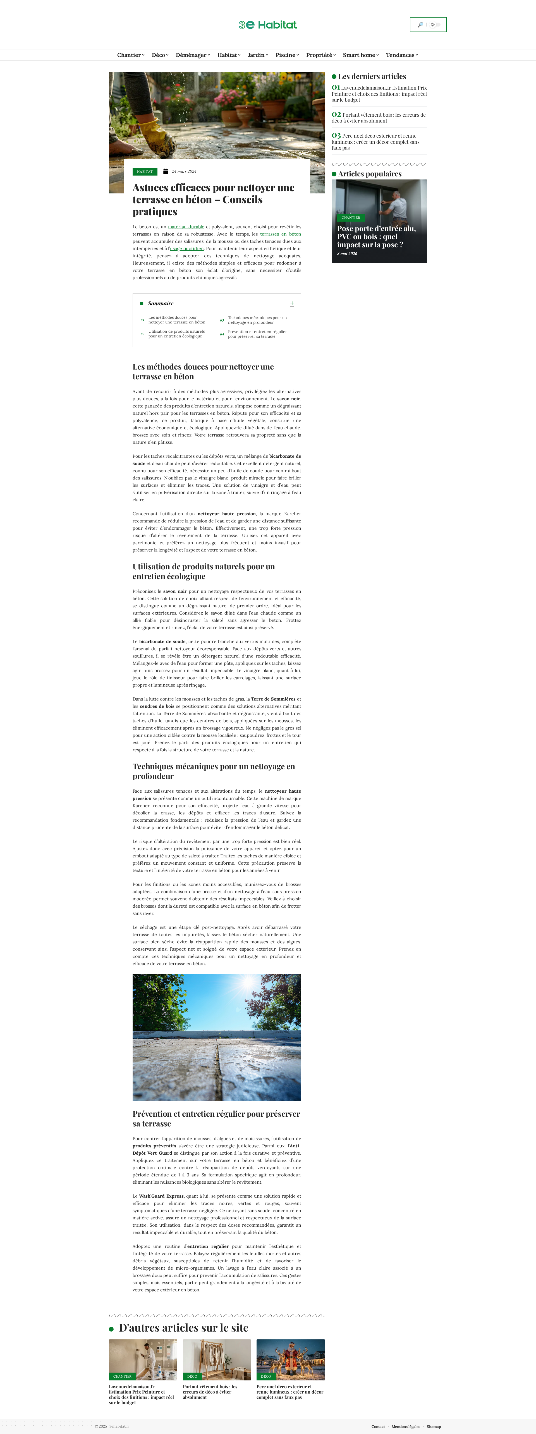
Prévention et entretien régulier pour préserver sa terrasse (257, 334)
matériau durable (186, 226)
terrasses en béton (280, 234)
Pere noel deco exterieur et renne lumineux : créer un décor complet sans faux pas (290, 1391)
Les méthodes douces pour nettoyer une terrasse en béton (177, 320)
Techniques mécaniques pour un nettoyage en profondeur (257, 320)
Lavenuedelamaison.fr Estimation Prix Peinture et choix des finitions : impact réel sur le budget (141, 1394)
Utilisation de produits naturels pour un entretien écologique (177, 334)
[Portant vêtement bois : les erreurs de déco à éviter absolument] (217, 1359)
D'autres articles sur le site (183, 1327)
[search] (420, 24)
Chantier (122, 1376)
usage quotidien (187, 248)
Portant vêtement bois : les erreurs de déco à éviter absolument (210, 1391)
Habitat (145, 171)
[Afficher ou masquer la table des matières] (234, 303)
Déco (192, 1376)
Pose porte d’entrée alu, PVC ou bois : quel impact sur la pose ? (376, 236)
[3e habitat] (268, 24)
